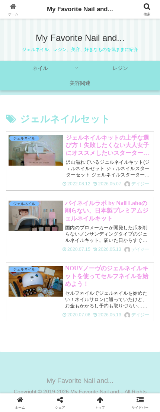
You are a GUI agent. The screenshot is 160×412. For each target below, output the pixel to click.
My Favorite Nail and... (80, 9)
